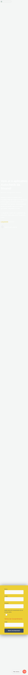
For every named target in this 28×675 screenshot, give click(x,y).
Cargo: (5, 621)
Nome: (6, 589)
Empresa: (6, 603)
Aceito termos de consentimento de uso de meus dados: (13, 611)
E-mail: (6, 596)
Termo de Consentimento (13, 619)
